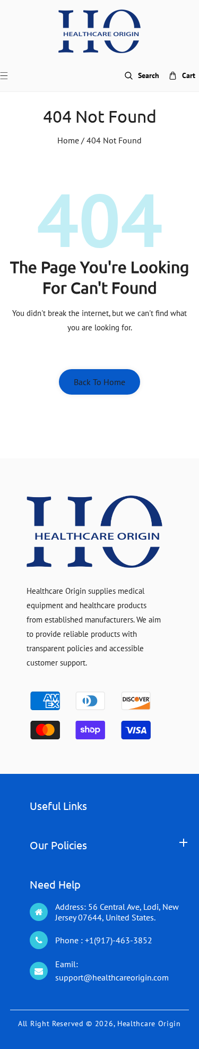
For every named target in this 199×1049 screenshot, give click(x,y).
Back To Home (99, 382)
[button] (10, 76)
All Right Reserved (51, 1023)
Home (68, 140)
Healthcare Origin (149, 1023)
